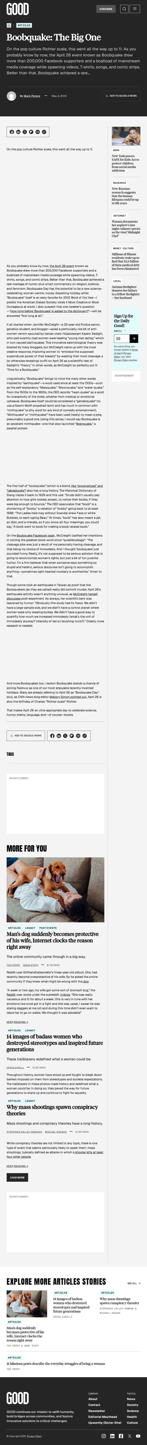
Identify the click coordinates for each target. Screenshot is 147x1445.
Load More (17, 1177)
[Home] (9, 25)
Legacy (30, 927)
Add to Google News (123, 95)
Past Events (48, 927)
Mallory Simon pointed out (68, 697)
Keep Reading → (17, 1022)
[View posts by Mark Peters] (11, 96)
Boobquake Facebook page (35, 535)
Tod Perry (13, 965)
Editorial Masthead (102, 1417)
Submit (135, 340)
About (93, 1399)
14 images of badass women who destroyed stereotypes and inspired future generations (55, 1042)
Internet (119, 215)
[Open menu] (135, 9)
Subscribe (106, 8)
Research (119, 182)
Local (117, 281)
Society (132, 1405)
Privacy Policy (121, 360)
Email (119, 331)
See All (132, 1283)
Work (116, 150)
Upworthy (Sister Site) (104, 1423)
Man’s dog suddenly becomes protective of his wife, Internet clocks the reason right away (53, 940)
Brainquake (84, 424)
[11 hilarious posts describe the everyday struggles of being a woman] (73, 1363)
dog (85, 981)
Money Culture (123, 248)
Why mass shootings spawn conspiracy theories (52, 1110)
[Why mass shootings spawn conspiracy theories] (120, 1302)
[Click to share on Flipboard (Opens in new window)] (31, 132)
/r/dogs (65, 995)
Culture (132, 1423)
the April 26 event (61, 266)
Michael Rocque (56, 1131)
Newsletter (96, 1411)
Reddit (11, 995)
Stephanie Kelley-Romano (24, 1131)
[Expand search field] (124, 9)
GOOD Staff (30, 965)
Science (133, 1411)
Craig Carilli (15, 1067)
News (131, 1399)
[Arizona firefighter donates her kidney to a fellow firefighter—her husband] (126, 287)
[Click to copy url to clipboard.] (44, 132)
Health (132, 1417)
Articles (24, 25)
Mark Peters (32, 96)
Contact (94, 1405)
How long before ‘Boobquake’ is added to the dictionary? (49, 311)
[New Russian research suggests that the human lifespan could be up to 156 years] (126, 191)
